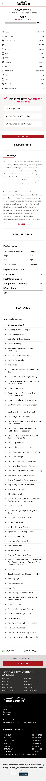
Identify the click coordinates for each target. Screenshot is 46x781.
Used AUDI (5, 678)
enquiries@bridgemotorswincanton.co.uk (20, 723)
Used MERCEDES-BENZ (31, 682)
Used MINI (5, 685)
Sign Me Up (23, 664)
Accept (24, 774)
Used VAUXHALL (7, 690)
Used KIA (5, 682)
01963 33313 (10, 720)
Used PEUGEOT (7, 687)
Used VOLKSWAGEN (30, 690)
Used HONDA (28, 678)
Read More (23, 224)
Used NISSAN (27, 685)
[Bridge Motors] (23, 3)
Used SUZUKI (27, 687)
